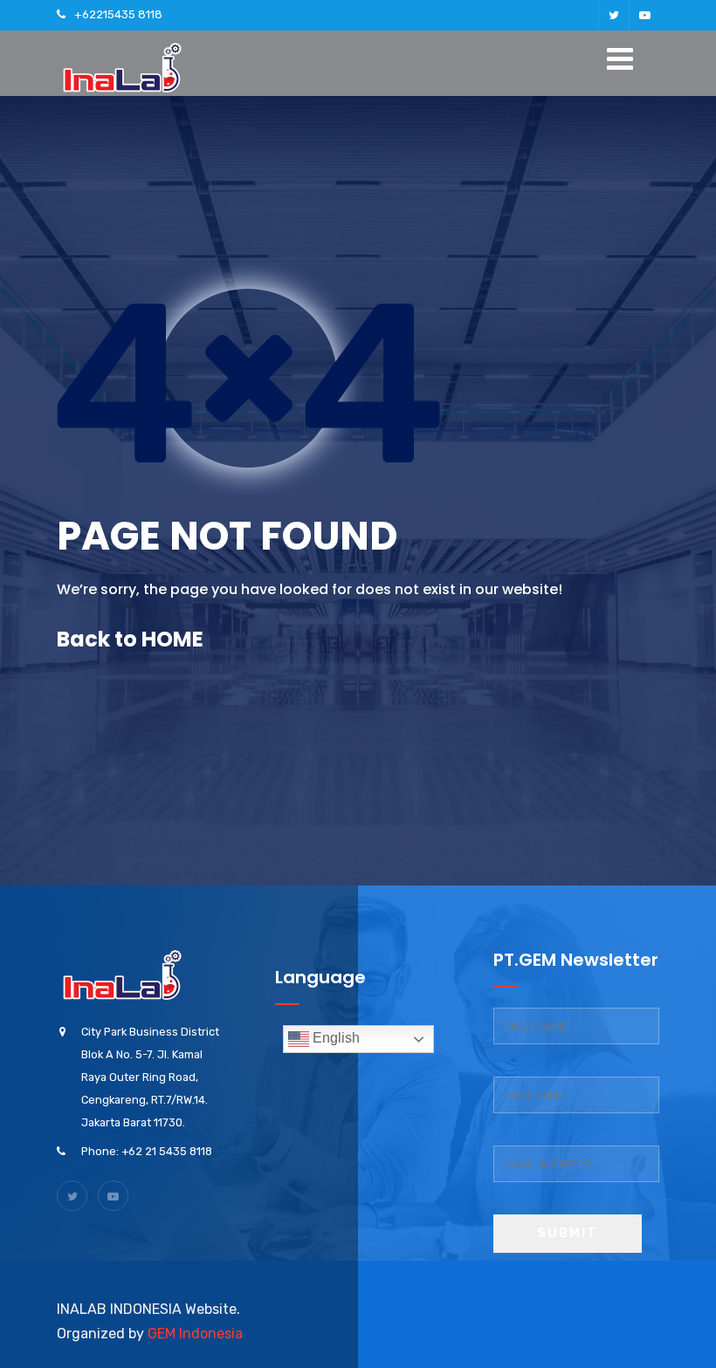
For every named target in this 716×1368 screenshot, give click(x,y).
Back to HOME (130, 639)
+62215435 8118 (118, 14)
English (334, 1037)
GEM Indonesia (195, 1333)
